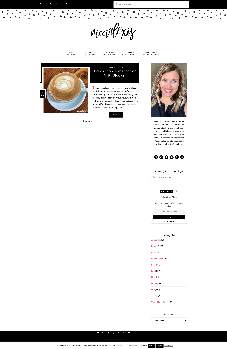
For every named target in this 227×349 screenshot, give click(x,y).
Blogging (155, 252)
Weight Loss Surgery (160, 302)
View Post (116, 114)
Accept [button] (151, 346)
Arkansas (155, 240)
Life (153, 289)
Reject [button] (160, 346)
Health (154, 277)
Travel (154, 296)
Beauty (154, 246)
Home (154, 283)
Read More (168, 346)
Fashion (154, 264)
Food (153, 271)
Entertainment (157, 258)
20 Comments (125, 68)
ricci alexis (113, 33)
